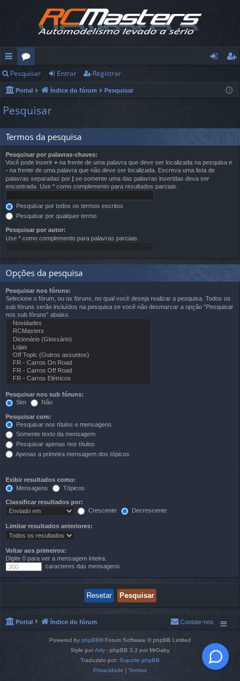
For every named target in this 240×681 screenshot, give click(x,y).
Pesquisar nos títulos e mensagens (63, 424)
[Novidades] (78, 323)
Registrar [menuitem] (234, 58)
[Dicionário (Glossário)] (78, 340)
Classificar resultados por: (44, 502)
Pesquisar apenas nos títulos (55, 444)
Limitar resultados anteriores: (49, 526)
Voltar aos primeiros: (36, 550)
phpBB (90, 640)
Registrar (107, 73)
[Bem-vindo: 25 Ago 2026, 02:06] (229, 89)
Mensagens (31, 488)
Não (46, 402)
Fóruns (28, 58)
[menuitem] (192, 622)
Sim (20, 402)
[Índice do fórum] (120, 23)
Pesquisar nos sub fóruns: (45, 394)
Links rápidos (10, 58)
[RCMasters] (78, 331)
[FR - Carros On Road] (78, 363)
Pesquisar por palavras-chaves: (52, 154)
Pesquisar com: (28, 416)
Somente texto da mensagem (55, 434)
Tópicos (73, 488)
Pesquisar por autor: (36, 229)
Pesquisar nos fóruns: (38, 290)
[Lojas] (78, 347)
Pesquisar (25, 73)
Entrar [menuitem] (217, 58)
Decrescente (148, 510)
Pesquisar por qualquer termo (56, 215)
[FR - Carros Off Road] (78, 371)
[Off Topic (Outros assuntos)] (78, 355)
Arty (100, 650)
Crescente (102, 510)
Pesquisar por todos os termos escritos (69, 205)
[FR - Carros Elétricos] (78, 379)
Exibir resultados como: (41, 479)
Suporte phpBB (139, 660)
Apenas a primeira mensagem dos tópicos (72, 454)
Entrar (66, 73)
